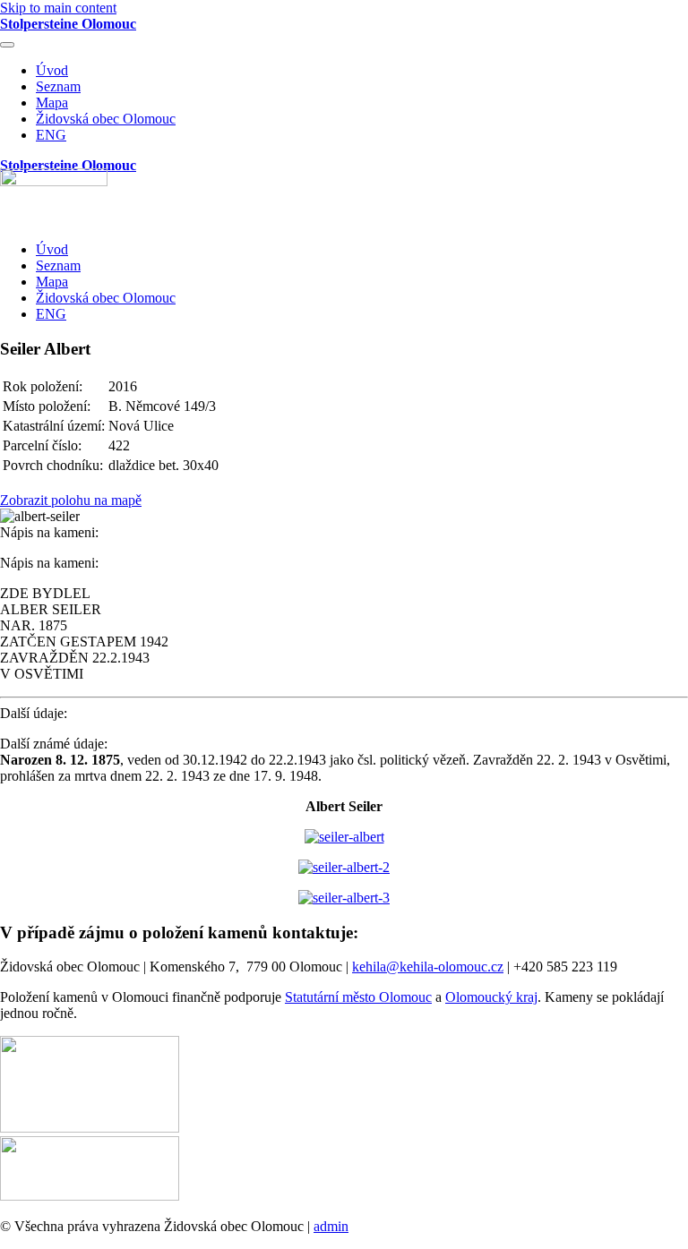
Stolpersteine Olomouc (68, 23)
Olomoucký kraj (491, 997)
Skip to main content (58, 7)
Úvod (52, 70)
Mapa (52, 102)
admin (331, 1226)
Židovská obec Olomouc (106, 118)
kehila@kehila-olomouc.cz (427, 966)
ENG (51, 134)
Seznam (58, 86)
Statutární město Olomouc (358, 997)
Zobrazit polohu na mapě (71, 500)
